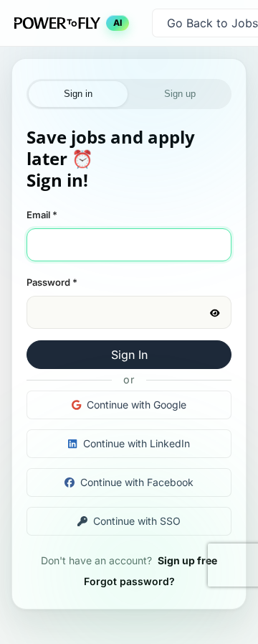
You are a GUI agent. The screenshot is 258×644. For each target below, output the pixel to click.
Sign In (129, 354)
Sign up (180, 93)
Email (42, 214)
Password (52, 282)
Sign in (78, 93)
